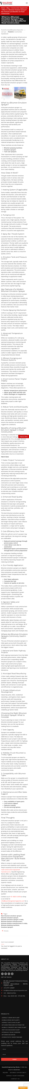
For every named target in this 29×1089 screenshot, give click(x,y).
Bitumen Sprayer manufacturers (11, 921)
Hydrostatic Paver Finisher (12, 1037)
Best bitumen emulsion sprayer (11, 915)
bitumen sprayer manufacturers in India (14, 923)
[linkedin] (9, 974)
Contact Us (15, 1079)
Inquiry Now (24, 436)
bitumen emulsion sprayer (9, 917)
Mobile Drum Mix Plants (10, 1020)
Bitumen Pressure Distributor (13, 1025)
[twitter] (5, 974)
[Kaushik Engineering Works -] (14, 3)
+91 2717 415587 (8, 988)
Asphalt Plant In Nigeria (15, 1075)
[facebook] (2, 974)
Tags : (5, 914)
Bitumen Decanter (8, 1034)
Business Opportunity (18, 1072)
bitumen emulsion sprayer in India (12, 919)
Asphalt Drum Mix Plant (11, 1017)
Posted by (12, 30)
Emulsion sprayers (7, 927)
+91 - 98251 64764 (9, 993)
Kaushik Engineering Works (11, 1067)
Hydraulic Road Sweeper (11, 1032)
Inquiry (5, 1072)
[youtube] (12, 974)
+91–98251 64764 (15, 897)
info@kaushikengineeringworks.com (12, 901)
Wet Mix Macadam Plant (11, 1030)
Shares (6, 931)
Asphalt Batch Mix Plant (11, 1022)
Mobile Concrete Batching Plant (14, 1027)
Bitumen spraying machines (10, 925)
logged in (13, 946)
